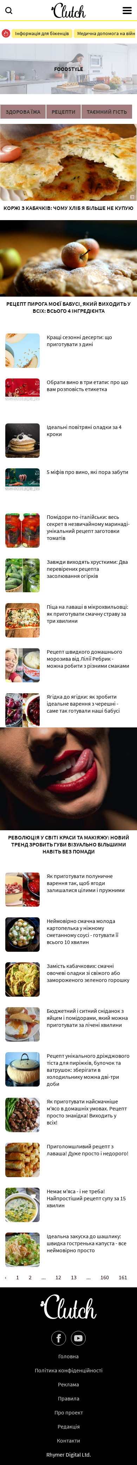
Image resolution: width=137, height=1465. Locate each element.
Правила (68, 1398)
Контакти (68, 1440)
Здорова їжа (23, 111)
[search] (8, 11)
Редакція (69, 1426)
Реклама (68, 1384)
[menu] (127, 11)
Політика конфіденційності (69, 1370)
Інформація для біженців (42, 33)
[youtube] (78, 1338)
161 (123, 1277)
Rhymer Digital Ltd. (68, 1454)
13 (74, 1277)
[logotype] (68, 10)
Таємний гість (107, 111)
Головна (68, 1356)
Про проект (68, 1412)
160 (104, 1277)
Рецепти (64, 111)
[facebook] (58, 1338)
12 (58, 1277)
